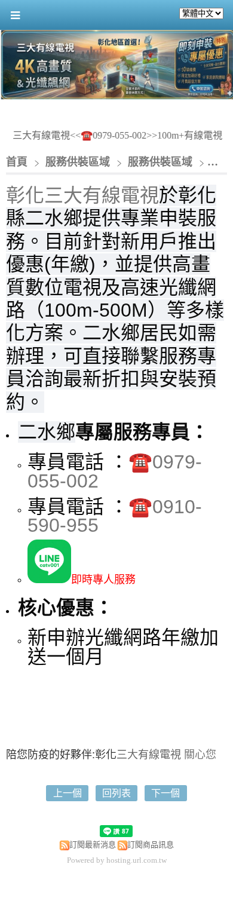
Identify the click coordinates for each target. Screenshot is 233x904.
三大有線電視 (148, 753)
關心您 (200, 753)
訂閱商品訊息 (150, 844)
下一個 (165, 793)
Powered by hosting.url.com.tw (117, 860)
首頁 (16, 162)
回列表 (116, 793)
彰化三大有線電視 (82, 195)
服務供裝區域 (79, 162)
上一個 (67, 793)
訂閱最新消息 (92, 844)
